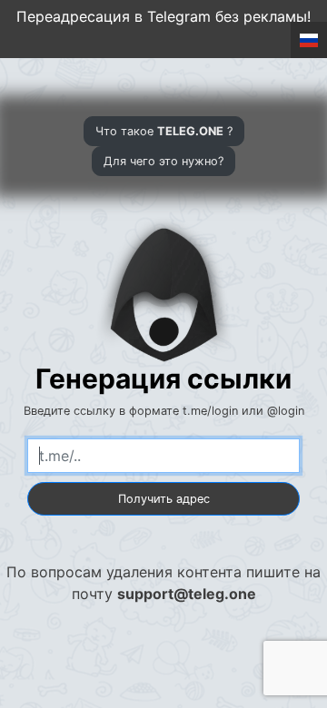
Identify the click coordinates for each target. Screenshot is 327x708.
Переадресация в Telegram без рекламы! (163, 16)
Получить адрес (164, 499)
